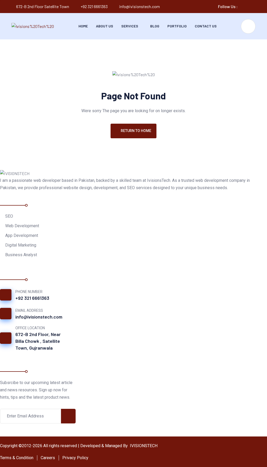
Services (129, 26)
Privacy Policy (75, 457)
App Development (21, 235)
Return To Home (136, 131)
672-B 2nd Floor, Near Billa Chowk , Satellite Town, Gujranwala (38, 341)
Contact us (206, 26)
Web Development (22, 225)
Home (83, 26)
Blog (154, 26)
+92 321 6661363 (94, 6)
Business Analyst (21, 254)
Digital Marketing (20, 245)
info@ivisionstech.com (139, 6)
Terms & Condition (16, 457)
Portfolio (177, 26)
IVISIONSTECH (143, 445)
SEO (9, 216)
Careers (48, 457)
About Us (104, 26)
